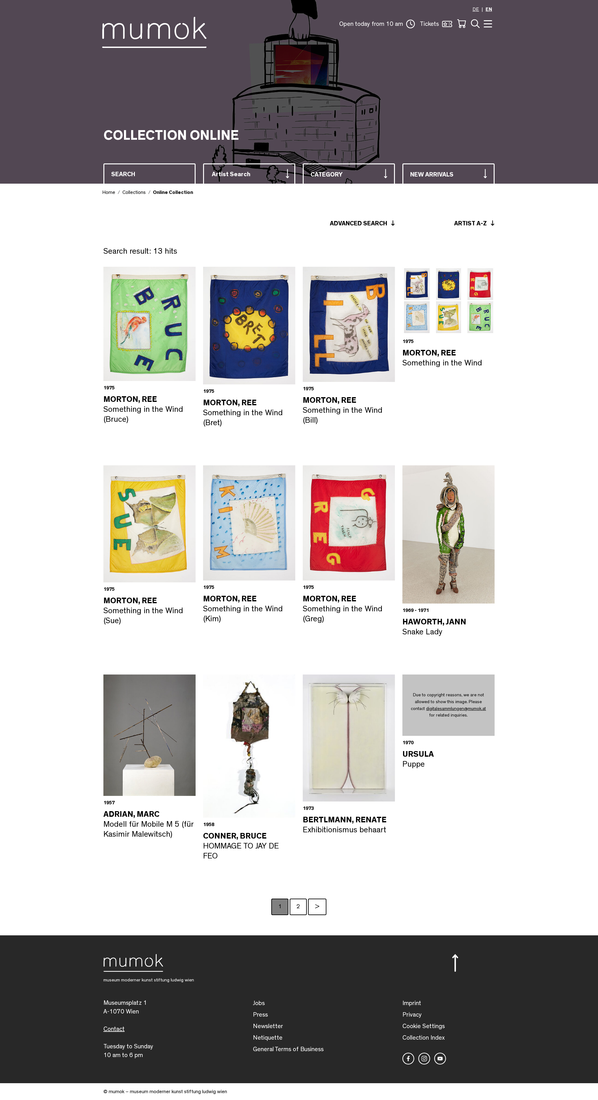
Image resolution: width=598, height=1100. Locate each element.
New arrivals (431, 175)
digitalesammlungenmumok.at (456, 708)
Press (260, 1015)
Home (108, 192)
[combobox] (249, 173)
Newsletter (268, 1026)
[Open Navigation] (487, 23)
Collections (134, 192)
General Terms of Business (288, 1049)
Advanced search (359, 223)
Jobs (259, 1003)
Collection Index (423, 1038)
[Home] (154, 31)
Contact (114, 1029)
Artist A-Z (471, 223)
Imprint (411, 1003)
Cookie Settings (423, 1026)
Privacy (412, 1015)
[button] (377, 24)
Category (327, 175)
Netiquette (267, 1038)
